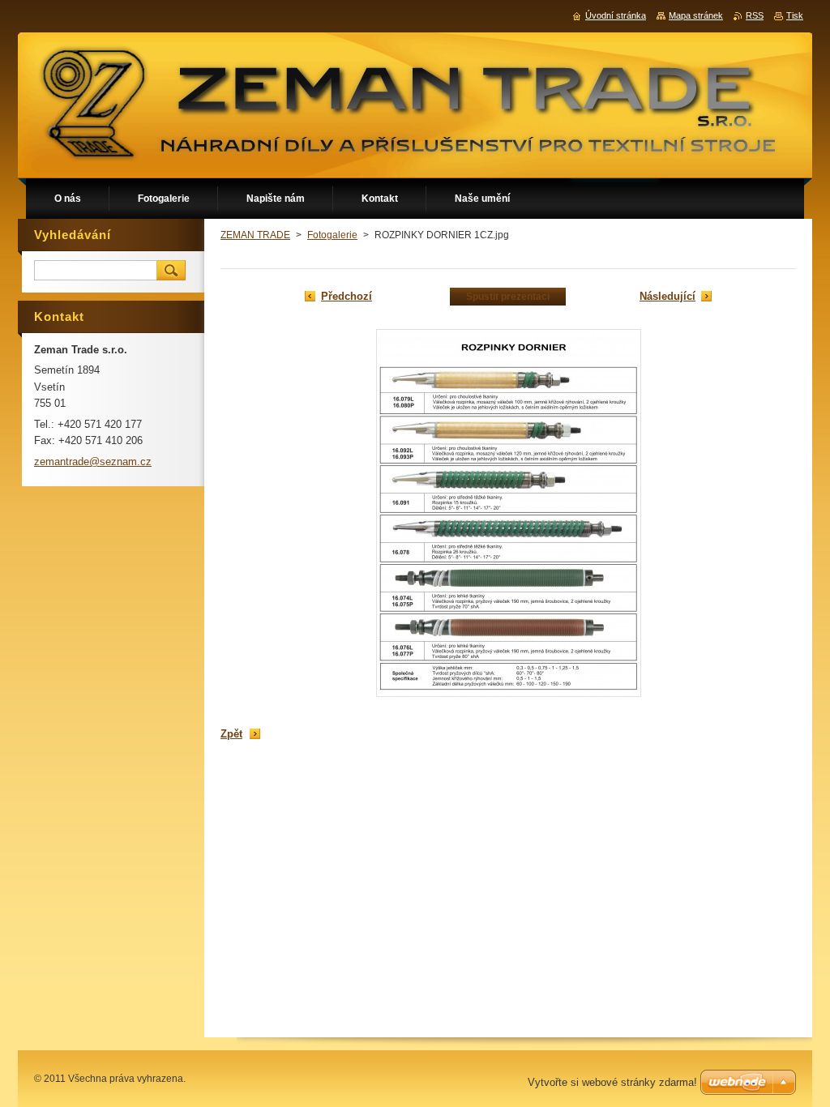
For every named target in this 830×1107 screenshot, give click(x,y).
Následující (667, 296)
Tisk (794, 15)
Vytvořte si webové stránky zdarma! (612, 1082)
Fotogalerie (332, 235)
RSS (755, 15)
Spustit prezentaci (508, 296)
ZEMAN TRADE (255, 235)
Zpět (231, 734)
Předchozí (346, 296)
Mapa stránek (696, 15)
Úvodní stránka (615, 15)
